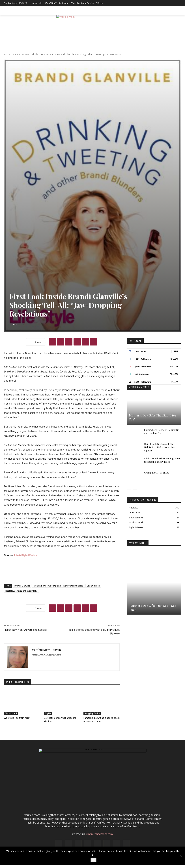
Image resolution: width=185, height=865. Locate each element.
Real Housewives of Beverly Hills (21, 590)
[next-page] (135, 487)
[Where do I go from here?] (22, 702)
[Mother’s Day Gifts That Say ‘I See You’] (154, 410)
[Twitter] (173, 3)
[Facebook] (140, 3)
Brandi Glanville (22, 585)
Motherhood (11, 713)
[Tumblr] (93, 341)
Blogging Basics (92, 713)
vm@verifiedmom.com (99, 834)
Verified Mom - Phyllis (46, 649)
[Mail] (156, 3)
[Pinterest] (162, 3)
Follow (174, 358)
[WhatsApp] (77, 341)
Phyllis (35, 54)
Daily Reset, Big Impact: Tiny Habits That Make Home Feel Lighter (159, 447)
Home (7, 54)
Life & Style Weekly (25, 555)
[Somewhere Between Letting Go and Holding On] (134, 433)
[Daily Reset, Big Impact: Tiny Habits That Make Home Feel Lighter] (134, 447)
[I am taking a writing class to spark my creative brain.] (101, 702)
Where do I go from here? (17, 718)
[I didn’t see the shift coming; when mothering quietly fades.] (134, 461)
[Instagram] (146, 3)
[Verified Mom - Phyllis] (17, 657)
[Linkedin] (151, 3)
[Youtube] (178, 3)
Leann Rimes (93, 585)
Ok (93, 859)
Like (176, 351)
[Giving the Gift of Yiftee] (134, 476)
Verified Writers (21, 54)
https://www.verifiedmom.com (46, 655)
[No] (180, 856)
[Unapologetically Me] (92, 30)
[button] (176, 10)
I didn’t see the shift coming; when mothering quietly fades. (162, 460)
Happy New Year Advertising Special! (25, 629)
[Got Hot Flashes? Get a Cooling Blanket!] (62, 702)
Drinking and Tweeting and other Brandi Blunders (58, 585)
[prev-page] (129, 487)
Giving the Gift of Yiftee (156, 472)
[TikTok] (167, 3)
